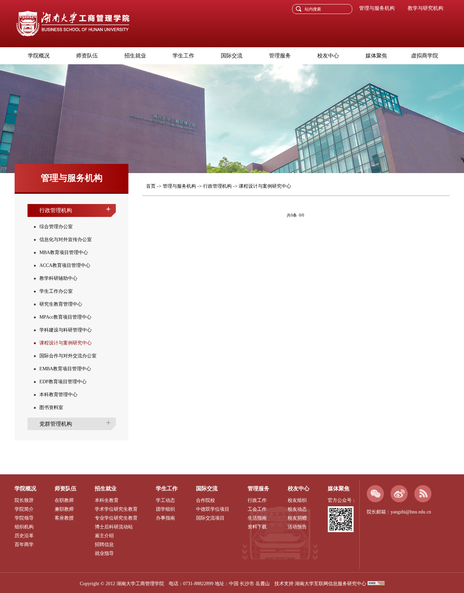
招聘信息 (104, 544)
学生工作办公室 (56, 291)
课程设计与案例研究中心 (65, 342)
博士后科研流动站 (114, 526)
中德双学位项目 (212, 509)
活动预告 (297, 526)
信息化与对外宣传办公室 (65, 239)
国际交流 (232, 55)
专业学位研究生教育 (116, 518)
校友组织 (297, 500)
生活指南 (257, 518)
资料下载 (257, 526)
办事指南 (165, 518)
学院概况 (39, 55)
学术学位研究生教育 (116, 509)
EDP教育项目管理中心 (63, 381)
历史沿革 (24, 535)
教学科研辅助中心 (58, 278)
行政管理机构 (217, 186)
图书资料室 (51, 407)
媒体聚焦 (376, 55)
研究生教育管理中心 (60, 304)
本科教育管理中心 (58, 394)
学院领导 (24, 518)
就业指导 (104, 553)
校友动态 (297, 509)
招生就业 (135, 55)
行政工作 (257, 500)
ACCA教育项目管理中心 (64, 265)
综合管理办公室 (56, 226)
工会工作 (257, 509)
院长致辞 (24, 500)
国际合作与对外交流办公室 (67, 355)
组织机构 (24, 526)
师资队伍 (87, 55)
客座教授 (64, 518)
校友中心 (328, 55)
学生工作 (183, 55)
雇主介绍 (104, 535)
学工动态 (165, 500)
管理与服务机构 (179, 186)
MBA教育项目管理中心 (63, 252)
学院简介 (24, 509)
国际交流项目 (210, 518)
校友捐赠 (297, 518)
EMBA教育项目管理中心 (65, 368)
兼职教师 (64, 509)
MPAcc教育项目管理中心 (65, 317)
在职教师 (64, 500)
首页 (151, 186)
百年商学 (24, 544)
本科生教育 (107, 500)
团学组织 (165, 509)
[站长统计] (376, 583)
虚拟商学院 (424, 55)
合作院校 (205, 500)
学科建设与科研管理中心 (65, 330)
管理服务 (280, 55)
